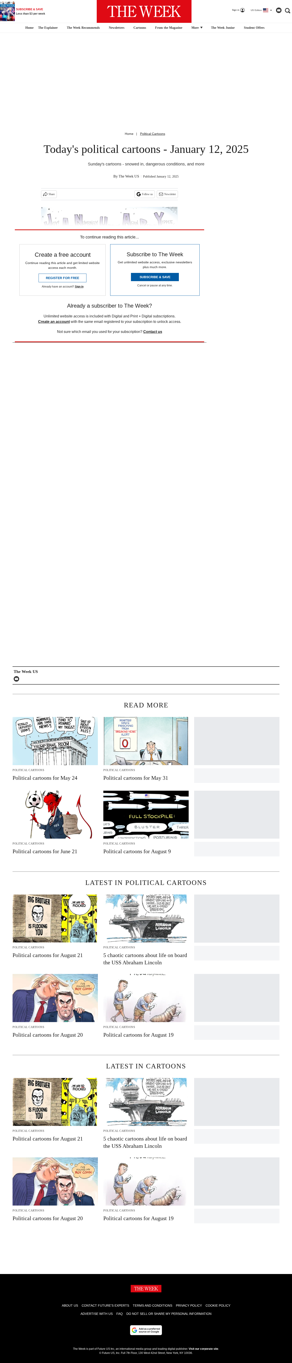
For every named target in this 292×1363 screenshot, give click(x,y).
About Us (70, 1305)
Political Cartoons (152, 134)
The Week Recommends (83, 27)
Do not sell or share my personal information (168, 1314)
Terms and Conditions (152, 1305)
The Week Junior (223, 27)
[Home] (29, 28)
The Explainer (48, 27)
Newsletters (116, 27)
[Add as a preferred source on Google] (146, 1330)
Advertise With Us (97, 1314)
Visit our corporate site (203, 1348)
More (195, 27)
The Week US (129, 176)
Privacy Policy (189, 1305)
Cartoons (139, 27)
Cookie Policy (218, 1305)
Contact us (152, 332)
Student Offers (254, 27)
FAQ (119, 1314)
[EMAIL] (17, 679)
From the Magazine (168, 27)
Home (129, 134)
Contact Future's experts (105, 1305)
